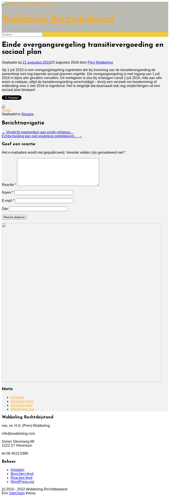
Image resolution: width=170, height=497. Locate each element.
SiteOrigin (17, 493)
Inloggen (17, 397)
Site (5, 209)
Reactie (9, 185)
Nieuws (27, 114)
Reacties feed (21, 405)
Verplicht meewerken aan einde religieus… (38, 132)
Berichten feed (22, 401)
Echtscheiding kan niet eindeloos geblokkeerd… (42, 136)
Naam (8, 192)
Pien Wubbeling (100, 62)
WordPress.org (22, 409)
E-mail (8, 200)
